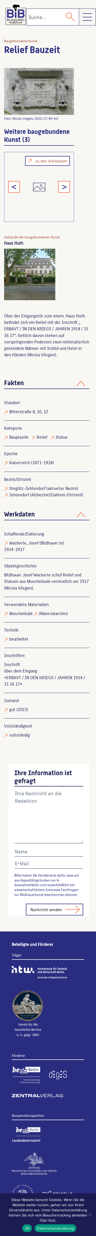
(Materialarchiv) (53, 613)
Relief (42, 437)
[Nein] (89, 1214)
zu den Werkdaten (51, 161)
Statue (62, 437)
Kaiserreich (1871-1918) (31, 462)
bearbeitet (18, 638)
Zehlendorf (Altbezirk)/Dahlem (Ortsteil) (46, 494)
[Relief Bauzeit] (39, 91)
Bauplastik (18, 437)
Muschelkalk (21, 613)
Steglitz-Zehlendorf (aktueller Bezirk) (43, 488)
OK (27, 1228)
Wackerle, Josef (23, 542)
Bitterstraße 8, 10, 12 (28, 411)
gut (12, 709)
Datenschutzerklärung (55, 1228)
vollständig (19, 734)
